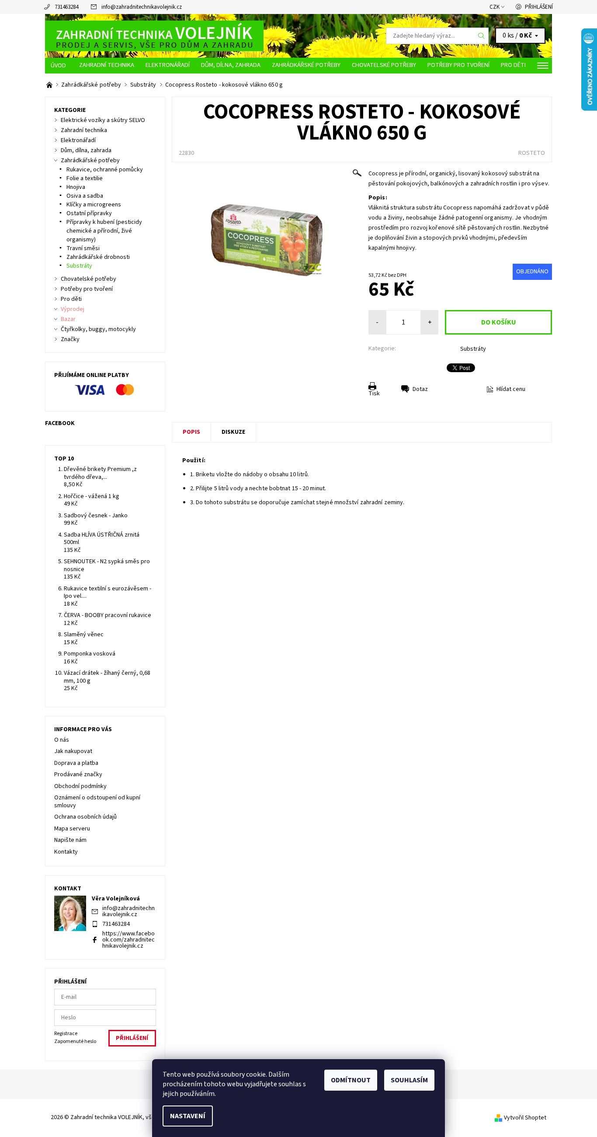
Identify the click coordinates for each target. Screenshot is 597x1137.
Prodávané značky (78, 774)
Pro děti (513, 65)
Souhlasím (409, 1080)
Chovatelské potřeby (384, 65)
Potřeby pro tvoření (458, 65)
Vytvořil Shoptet (525, 1117)
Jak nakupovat (73, 751)
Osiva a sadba (84, 196)
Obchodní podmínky (80, 786)
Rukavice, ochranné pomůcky (104, 169)
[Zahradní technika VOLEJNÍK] (154, 35)
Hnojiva (75, 187)
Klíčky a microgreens (93, 204)
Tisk (374, 393)
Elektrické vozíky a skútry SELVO (103, 120)
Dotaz (420, 389)
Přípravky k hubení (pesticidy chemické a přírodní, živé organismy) (104, 231)
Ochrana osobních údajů (85, 817)
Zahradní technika (106, 65)
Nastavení (187, 1116)
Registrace (65, 1033)
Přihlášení (539, 7)
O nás (61, 740)
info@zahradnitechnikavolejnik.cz (141, 7)
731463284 (66, 7)
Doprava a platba (76, 763)
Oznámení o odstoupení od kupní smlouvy (97, 801)
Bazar (68, 319)
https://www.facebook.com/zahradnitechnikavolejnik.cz (128, 939)
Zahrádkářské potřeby (306, 65)
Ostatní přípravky (89, 213)
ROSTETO (531, 153)
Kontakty (66, 852)
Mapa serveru (72, 828)
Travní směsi (83, 248)
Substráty (473, 349)
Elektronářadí (168, 65)
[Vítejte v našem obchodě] (50, 84)
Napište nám (70, 840)
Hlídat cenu (510, 389)
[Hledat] (482, 36)
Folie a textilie (84, 178)
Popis (191, 432)
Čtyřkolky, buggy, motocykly (98, 329)
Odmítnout (351, 1080)
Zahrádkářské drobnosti (98, 257)
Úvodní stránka (59, 65)
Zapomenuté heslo (75, 1041)
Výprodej (72, 309)
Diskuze (233, 432)
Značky (70, 339)
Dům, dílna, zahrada (230, 65)
